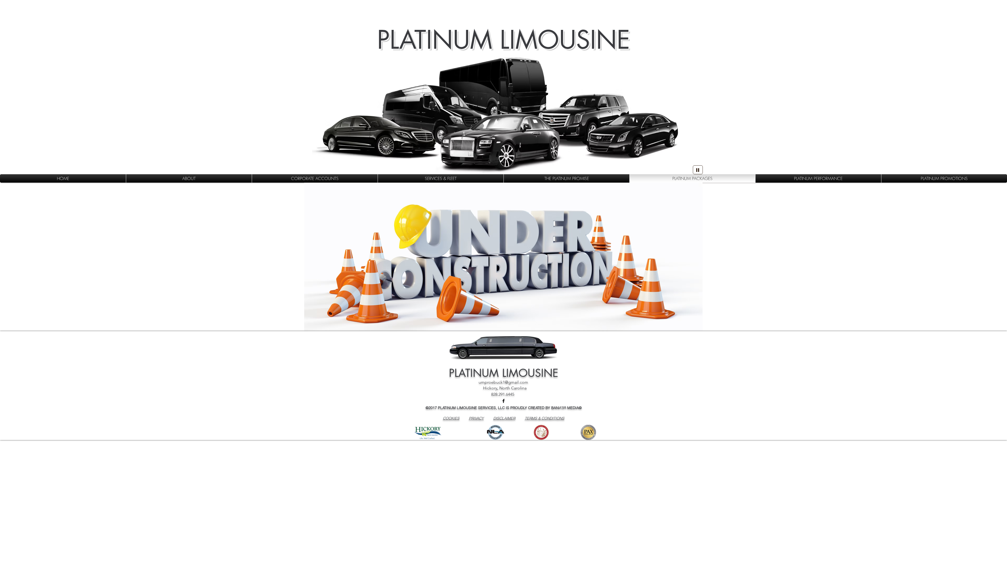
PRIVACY (476, 418)
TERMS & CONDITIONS (544, 418)
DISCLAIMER (504, 418)
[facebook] (503, 401)
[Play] (698, 170)
